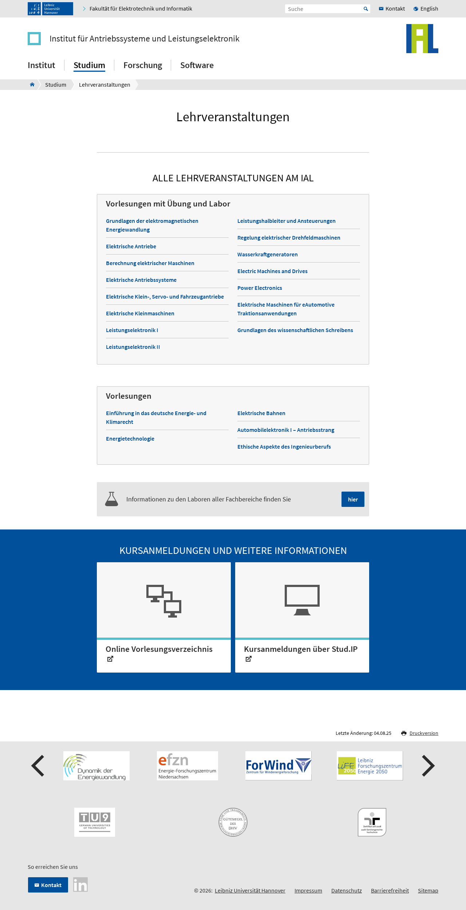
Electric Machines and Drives (272, 271)
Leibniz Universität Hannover (250, 890)
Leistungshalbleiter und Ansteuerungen (286, 220)
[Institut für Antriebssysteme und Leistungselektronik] (30, 84)
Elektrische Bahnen (261, 413)
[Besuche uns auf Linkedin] (80, 883)
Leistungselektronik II (133, 346)
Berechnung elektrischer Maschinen (150, 263)
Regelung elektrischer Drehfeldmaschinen (288, 237)
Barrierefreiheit (390, 890)
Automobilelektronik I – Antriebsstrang (285, 429)
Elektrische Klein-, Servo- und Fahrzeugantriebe (165, 296)
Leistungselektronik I (132, 330)
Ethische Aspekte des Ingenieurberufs (284, 446)
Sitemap (428, 890)
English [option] (429, 8)
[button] (39, 766)
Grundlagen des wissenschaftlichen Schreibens (295, 330)
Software (197, 65)
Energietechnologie (130, 438)
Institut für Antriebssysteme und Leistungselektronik (145, 38)
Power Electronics (259, 287)
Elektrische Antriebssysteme (141, 279)
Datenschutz (346, 890)
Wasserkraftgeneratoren (267, 254)
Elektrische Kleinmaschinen (140, 313)
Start (366, 8)
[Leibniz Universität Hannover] (50, 8)
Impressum (308, 890)
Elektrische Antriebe (131, 246)
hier (353, 499)
